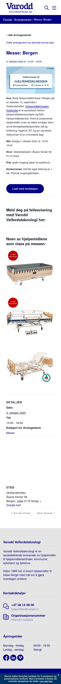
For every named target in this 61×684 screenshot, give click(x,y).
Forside (7, 19)
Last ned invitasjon (25, 189)
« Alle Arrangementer (18, 35)
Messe (10, 433)
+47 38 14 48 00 (22, 604)
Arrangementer (23, 19)
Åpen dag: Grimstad (21, 513)
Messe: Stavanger (45, 513)
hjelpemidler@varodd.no (25, 609)
